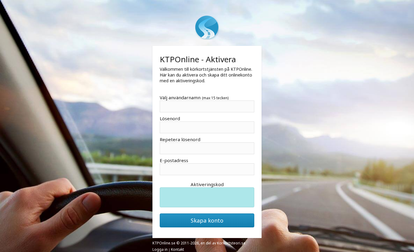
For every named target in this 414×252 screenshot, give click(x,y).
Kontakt (177, 249)
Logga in (160, 249)
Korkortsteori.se (231, 243)
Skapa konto (207, 220)
